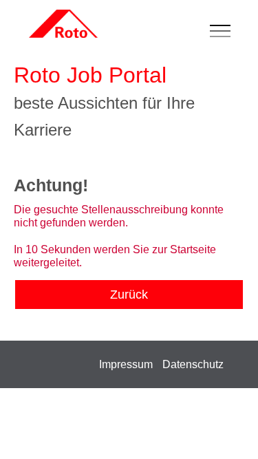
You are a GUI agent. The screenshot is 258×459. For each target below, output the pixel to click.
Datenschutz (193, 364)
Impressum (126, 364)
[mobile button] (223, 32)
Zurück (129, 294)
